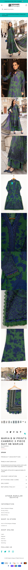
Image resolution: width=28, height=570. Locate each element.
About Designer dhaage (7, 508)
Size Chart (3, 540)
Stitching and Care (10, 479)
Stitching (3, 542)
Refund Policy (4, 514)
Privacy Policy (4, 510)
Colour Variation (9, 476)
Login (2, 534)
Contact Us (4, 525)
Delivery (5, 483)
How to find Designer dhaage (8, 523)
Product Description (11, 457)
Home (3, 14)
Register (3, 536)
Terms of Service (5, 512)
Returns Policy (8, 487)
